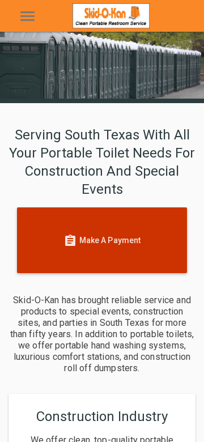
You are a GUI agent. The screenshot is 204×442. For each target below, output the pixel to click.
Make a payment (102, 241)
